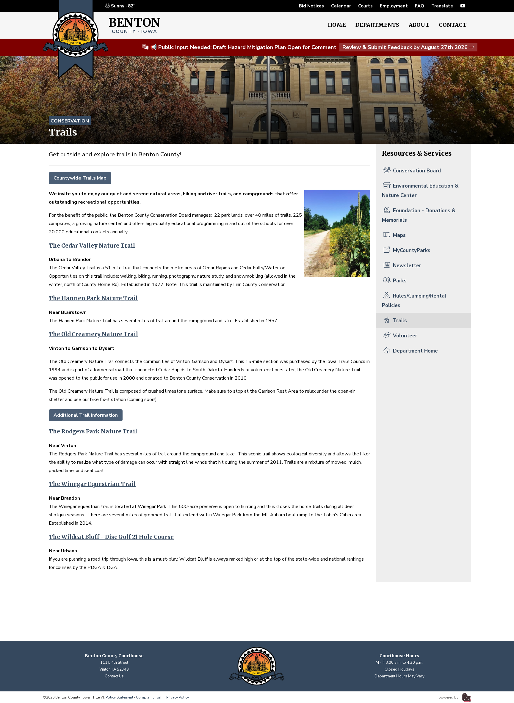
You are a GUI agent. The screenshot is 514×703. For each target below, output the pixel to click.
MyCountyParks (410, 250)
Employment (394, 6)
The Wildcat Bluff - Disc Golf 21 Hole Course (111, 537)
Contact (452, 24)
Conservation (70, 121)
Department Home (414, 350)
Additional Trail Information (86, 415)
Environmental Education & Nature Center (420, 191)
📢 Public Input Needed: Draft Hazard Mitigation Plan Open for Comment (309, 47)
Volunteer (404, 335)
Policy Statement (119, 697)
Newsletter (406, 265)
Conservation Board (416, 170)
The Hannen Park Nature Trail (93, 298)
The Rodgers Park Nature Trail (93, 431)
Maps (398, 235)
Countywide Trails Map (80, 178)
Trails (399, 320)
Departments (377, 24)
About (419, 24)
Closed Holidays (399, 669)
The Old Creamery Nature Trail (93, 334)
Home (337, 24)
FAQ (419, 6)
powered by (448, 697)
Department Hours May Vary (399, 676)
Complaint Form (150, 697)
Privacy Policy (177, 697)
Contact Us (114, 676)
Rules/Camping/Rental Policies (414, 300)
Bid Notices (311, 6)
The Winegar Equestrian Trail (92, 484)
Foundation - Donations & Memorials (418, 215)
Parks (399, 280)
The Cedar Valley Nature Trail (92, 245)
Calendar (341, 6)
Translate (442, 6)
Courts (365, 6)
